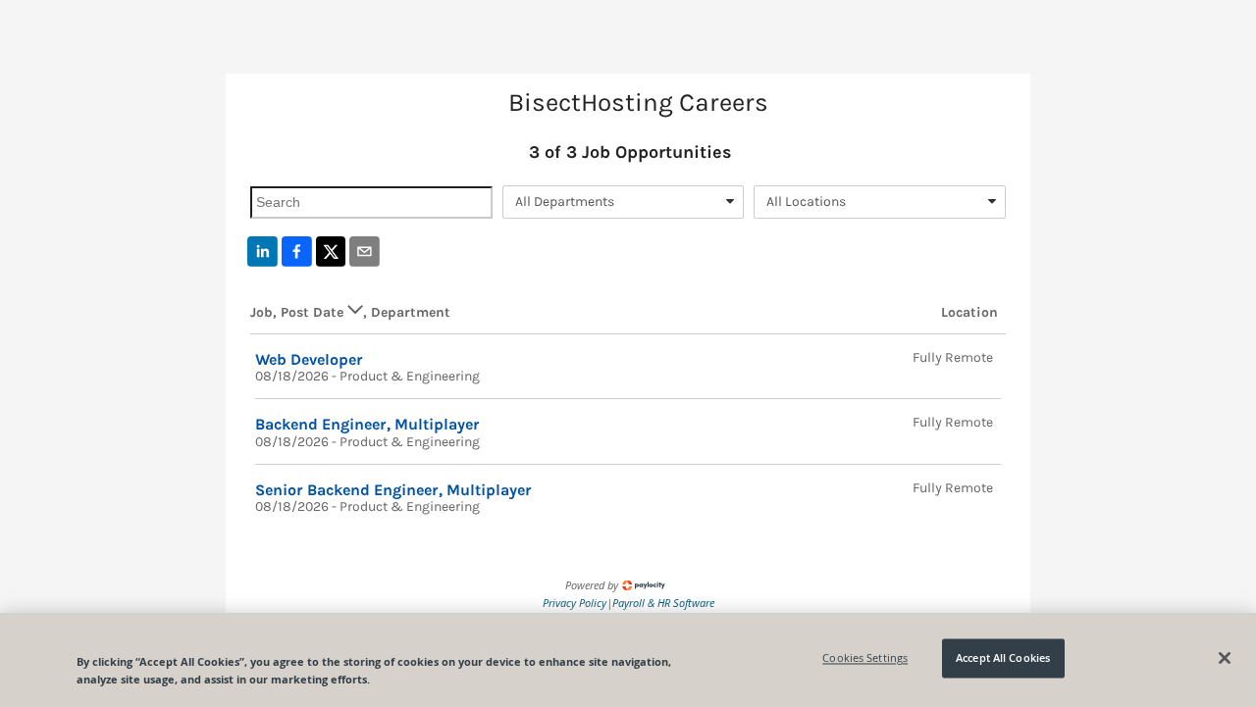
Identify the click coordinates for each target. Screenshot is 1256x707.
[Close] (1224, 658)
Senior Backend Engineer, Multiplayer (393, 489)
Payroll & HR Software (663, 602)
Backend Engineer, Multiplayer (367, 424)
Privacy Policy (574, 602)
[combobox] (623, 202)
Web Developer (309, 359)
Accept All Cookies (1003, 658)
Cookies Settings (865, 658)
